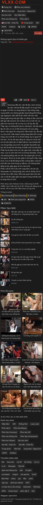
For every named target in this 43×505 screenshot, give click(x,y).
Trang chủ (7, 7)
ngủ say (5, 483)
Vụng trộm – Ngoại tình (26, 11)
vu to (3, 466)
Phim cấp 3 (24, 19)
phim (31, 478)
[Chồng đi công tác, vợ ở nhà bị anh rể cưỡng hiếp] (11, 325)
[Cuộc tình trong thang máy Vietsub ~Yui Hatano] (32, 350)
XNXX (4, 27)
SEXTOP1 (8, 31)
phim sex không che (9, 470)
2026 (4, 491)
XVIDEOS (7, 203)
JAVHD (33, 27)
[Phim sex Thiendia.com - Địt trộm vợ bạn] (32, 301)
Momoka (37, 487)
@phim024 (13, 496)
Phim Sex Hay (9, 11)
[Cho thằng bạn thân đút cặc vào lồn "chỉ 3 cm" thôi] (11, 398)
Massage (11, 466)
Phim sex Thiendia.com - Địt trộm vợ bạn (32, 312)
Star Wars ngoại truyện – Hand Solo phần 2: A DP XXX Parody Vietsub (10, 361)
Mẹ (3, 462)
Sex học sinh (6, 15)
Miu (24, 478)
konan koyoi (13, 491)
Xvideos (12, 27)
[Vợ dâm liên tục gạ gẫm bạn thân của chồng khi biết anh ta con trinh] (11, 301)
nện (33, 491)
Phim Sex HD (25, 432)
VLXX (23, 27)
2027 (28, 483)
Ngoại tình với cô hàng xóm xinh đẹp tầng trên (32, 385)
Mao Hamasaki (7, 196)
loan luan (10, 462)
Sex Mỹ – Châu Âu (11, 23)
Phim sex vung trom (18, 199)
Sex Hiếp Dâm (19, 15)
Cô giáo (28, 470)
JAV (37, 23)
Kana (13, 478)
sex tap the (25, 474)
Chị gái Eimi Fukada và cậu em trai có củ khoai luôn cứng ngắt (11, 385)
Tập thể (21, 466)
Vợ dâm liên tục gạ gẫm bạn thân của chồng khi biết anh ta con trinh (11, 312)
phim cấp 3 (24, 491)
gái (19, 478)
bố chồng (27, 462)
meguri (15, 474)
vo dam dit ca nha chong (11, 487)
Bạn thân (5, 478)
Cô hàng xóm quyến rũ (32, 336)
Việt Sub (17, 449)
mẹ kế (19, 462)
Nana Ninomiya (20, 196)
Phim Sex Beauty (20, 428)
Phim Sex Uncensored (28, 436)
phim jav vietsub (17, 483)
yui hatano (6, 474)
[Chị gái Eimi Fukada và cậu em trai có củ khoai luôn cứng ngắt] (11, 374)
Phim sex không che (9, 19)
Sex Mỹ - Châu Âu (9, 445)
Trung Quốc (28, 23)
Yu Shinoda (32, 196)
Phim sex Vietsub (23, 7)
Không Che (23, 424)
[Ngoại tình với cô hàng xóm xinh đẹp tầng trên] (32, 374)
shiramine (27, 487)
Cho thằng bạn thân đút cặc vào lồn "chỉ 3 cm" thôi (11, 409)
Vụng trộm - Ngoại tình (32, 449)
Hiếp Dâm (5, 424)
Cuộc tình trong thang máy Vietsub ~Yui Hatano (32, 361)
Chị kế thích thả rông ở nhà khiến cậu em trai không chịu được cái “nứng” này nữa (32, 409)
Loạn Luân (35, 424)
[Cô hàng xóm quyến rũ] (32, 325)
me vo (36, 462)
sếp (21, 470)
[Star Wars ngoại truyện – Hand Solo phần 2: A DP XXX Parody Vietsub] (11, 350)
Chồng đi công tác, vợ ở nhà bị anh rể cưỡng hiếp (10, 337)
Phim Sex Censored (9, 432)
